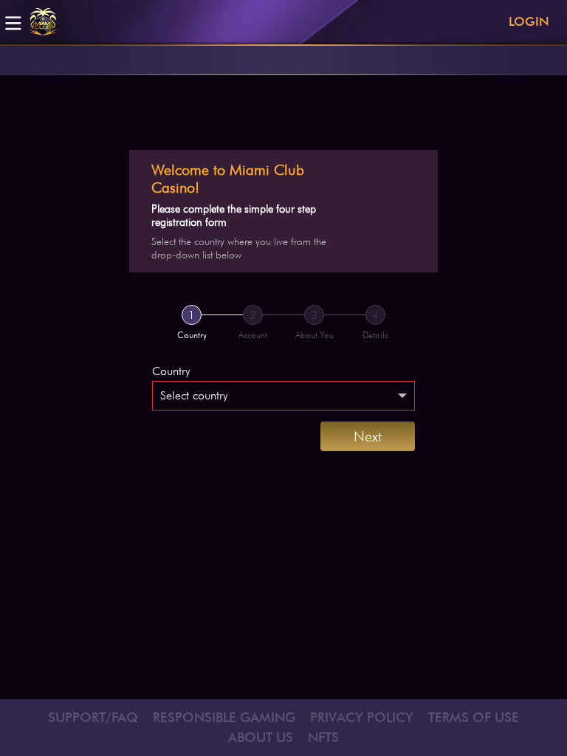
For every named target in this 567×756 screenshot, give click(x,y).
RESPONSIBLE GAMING (224, 717)
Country (171, 371)
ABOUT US (260, 737)
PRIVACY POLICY (361, 717)
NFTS (323, 737)
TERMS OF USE (473, 717)
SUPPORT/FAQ (93, 717)
